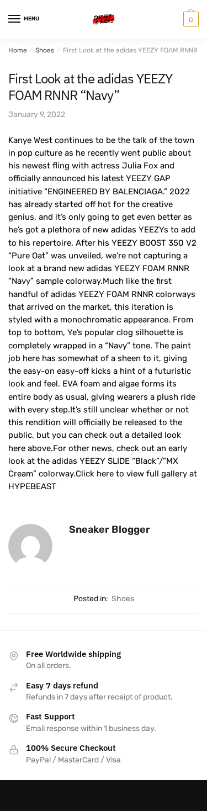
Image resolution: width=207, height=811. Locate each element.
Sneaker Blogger (109, 529)
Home (17, 50)
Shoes (44, 50)
